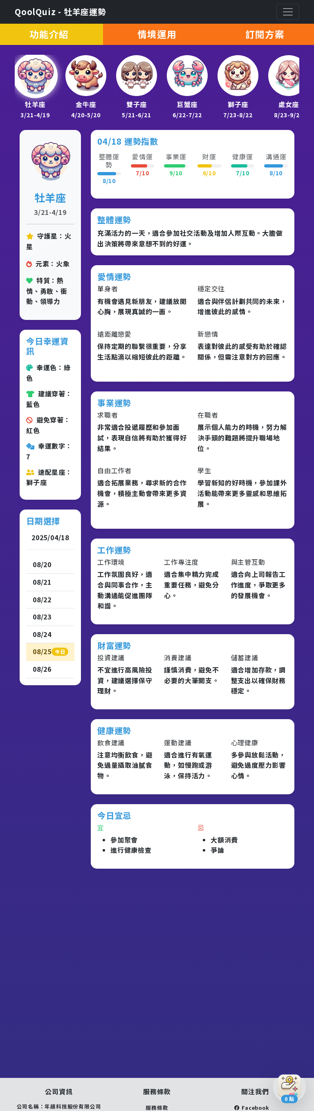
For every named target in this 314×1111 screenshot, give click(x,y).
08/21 (42, 582)
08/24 (42, 634)
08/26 (42, 669)
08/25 (49, 651)
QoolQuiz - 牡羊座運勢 (60, 12)
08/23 (42, 616)
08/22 (42, 599)
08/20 (42, 564)
